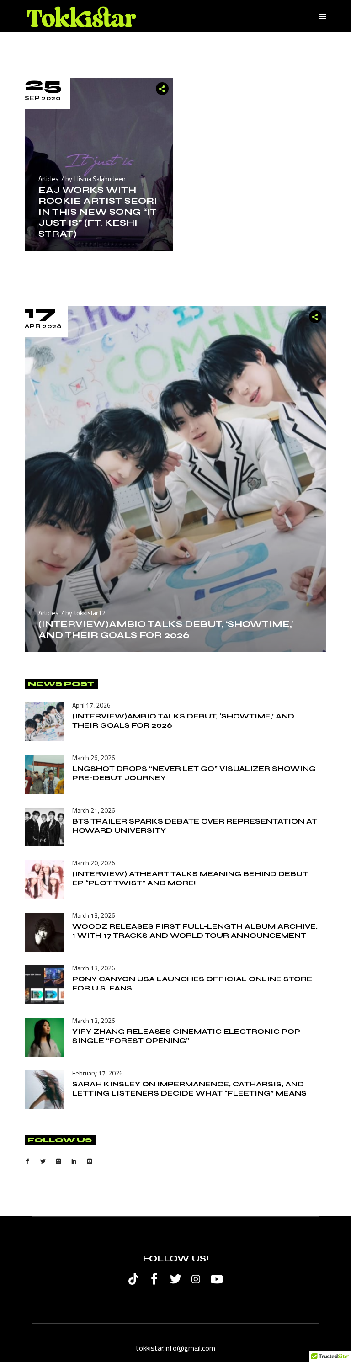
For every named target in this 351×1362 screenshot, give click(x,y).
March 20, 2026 (93, 862)
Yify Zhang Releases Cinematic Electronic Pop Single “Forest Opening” (186, 1036)
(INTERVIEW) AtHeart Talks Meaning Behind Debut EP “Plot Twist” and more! (190, 878)
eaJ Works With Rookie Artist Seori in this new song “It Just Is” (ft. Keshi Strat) (97, 211)
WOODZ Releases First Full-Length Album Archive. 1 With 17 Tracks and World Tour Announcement (195, 931)
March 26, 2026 (93, 757)
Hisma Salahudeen (100, 178)
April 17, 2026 (91, 705)
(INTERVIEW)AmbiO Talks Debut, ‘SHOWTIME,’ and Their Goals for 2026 (165, 629)
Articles (48, 178)
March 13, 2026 (93, 915)
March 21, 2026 (93, 810)
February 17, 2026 (97, 1073)
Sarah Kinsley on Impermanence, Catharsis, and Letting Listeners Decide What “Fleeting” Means (189, 1088)
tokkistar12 (90, 612)
